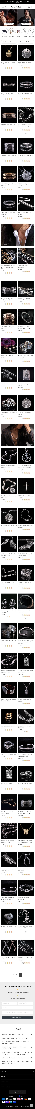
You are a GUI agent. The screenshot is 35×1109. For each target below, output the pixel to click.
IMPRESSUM (5, 1086)
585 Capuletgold (11, 730)
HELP (3, 1076)
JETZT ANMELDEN (18, 1017)
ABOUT (3, 1071)
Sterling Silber (5, 68)
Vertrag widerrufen (17, 1092)
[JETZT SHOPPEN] (9, 20)
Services (4, 1081)
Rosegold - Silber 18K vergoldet (11, 68)
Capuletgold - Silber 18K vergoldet (9, 68)
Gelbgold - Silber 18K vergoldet (7, 68)
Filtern (8, 42)
